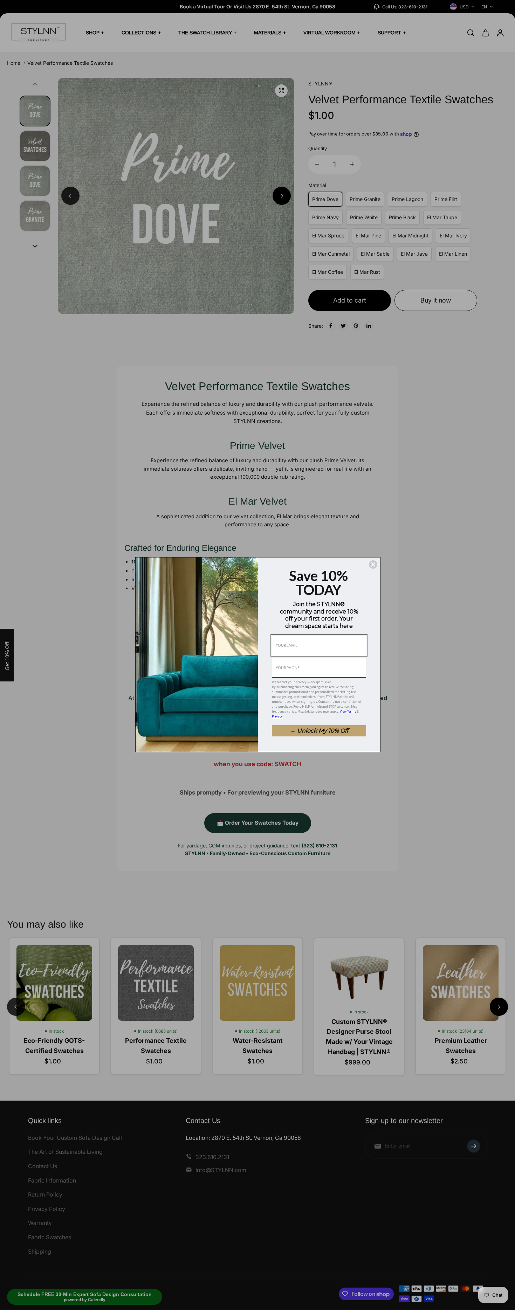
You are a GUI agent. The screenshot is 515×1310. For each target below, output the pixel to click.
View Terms (348, 711)
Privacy (277, 716)
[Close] (373, 564)
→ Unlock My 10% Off (319, 730)
